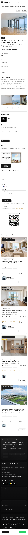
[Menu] (2, 2)
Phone (3, 184)
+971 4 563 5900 (7, 472)
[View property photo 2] (10, 100)
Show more (3, 92)
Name (3, 174)
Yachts (5, 457)
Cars (18, 454)
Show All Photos (6, 107)
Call (14, 532)
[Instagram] (7, 480)
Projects (12, 454)
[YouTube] (5, 480)
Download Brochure (6, 166)
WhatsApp (22, 531)
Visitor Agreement (19, 208)
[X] (9, 480)
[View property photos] (14, 24)
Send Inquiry (6, 200)
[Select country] (4, 186)
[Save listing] (25, 239)
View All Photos (20, 32)
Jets (22, 454)
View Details (22, 281)
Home (2, 6)
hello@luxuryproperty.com (9, 474)
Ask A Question (5, 140)
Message (4, 189)
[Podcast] (12, 480)
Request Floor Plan (18, 107)
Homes (5, 454)
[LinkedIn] (2, 480)
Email (3, 179)
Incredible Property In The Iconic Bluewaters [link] (15, 6)
